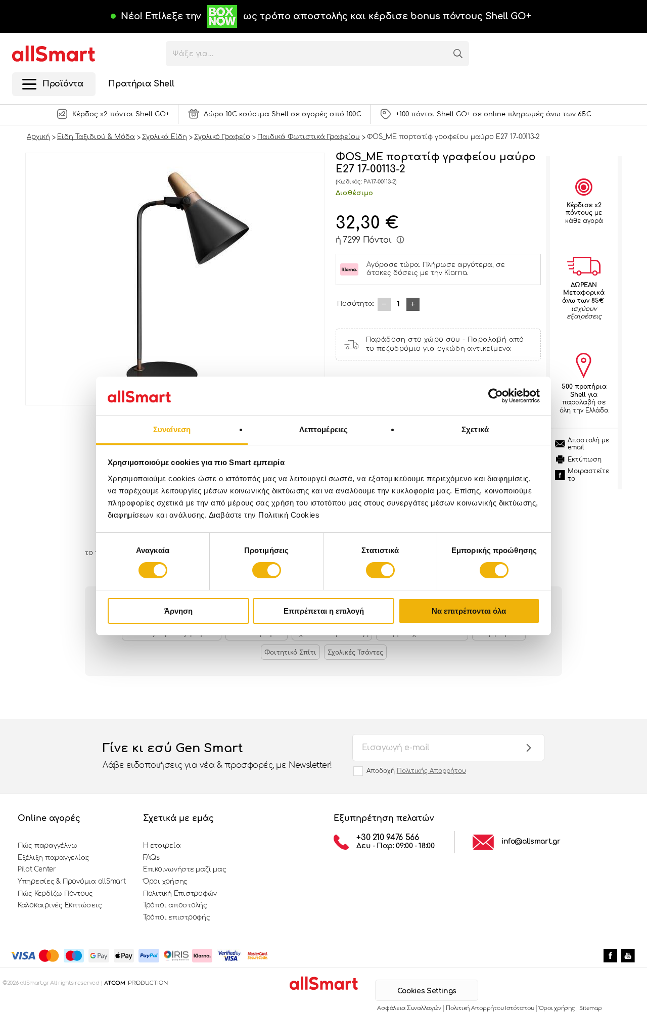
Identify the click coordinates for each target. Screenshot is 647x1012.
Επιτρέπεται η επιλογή (324, 611)
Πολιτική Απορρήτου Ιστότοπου (490, 1008)
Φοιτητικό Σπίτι (290, 652)
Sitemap (590, 1008)
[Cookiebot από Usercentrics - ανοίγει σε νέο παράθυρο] (495, 395)
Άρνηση (178, 611)
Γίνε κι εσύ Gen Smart (217, 755)
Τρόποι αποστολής (175, 905)
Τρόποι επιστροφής (176, 917)
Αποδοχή (416, 770)
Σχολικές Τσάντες (355, 652)
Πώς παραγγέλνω (47, 845)
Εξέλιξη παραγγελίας (53, 857)
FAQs (151, 857)
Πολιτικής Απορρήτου (431, 770)
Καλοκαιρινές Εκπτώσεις (60, 905)
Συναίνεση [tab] (172, 429)
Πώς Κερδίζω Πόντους (55, 893)
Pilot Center (37, 869)
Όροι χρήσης (165, 881)
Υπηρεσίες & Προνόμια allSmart (71, 881)
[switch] (266, 570)
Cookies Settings (426, 991)
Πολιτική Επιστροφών (180, 893)
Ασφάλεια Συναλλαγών (409, 1008)
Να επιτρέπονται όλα (469, 611)
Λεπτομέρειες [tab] (323, 429)
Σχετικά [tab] (475, 429)
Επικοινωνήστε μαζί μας (184, 869)
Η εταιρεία (161, 845)
